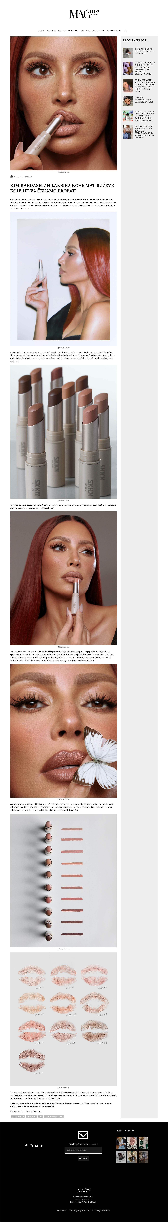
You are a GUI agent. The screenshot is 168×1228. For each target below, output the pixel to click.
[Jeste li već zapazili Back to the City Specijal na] (144, 1157)
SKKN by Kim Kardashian (55, 1116)
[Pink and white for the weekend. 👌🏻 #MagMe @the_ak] (132, 1143)
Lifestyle (73, 30)
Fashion (51, 30)
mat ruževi (32, 1116)
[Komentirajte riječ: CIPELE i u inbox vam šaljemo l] (132, 1157)
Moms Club (98, 30)
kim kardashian (18, 1116)
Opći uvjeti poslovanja (79, 1210)
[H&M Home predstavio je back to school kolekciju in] (144, 1143)
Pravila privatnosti (101, 1210)
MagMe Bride (113, 30)
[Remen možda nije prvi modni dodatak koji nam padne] (121, 1143)
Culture (85, 30)
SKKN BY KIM (55, 1098)
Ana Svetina (18, 177)
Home (42, 30)
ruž (41, 1116)
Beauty (62, 30)
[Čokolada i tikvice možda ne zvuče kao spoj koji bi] (121, 1157)
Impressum (61, 1210)
